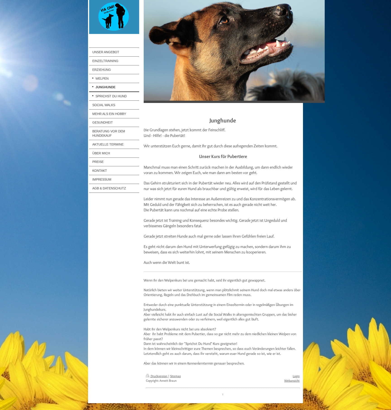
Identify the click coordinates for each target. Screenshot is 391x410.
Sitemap (175, 376)
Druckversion (159, 376)
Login (296, 376)
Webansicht (292, 381)
